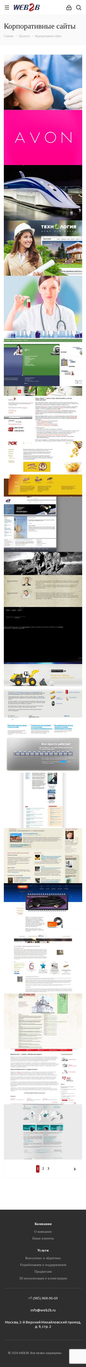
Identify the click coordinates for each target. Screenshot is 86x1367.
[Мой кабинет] (68, 8)
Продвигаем (43, 1271)
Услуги (43, 1250)
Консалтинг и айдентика (43, 1258)
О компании (43, 1231)
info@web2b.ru (43, 1310)
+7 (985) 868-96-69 (43, 1298)
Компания (43, 1224)
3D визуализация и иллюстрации (43, 1278)
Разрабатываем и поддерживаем (43, 1265)
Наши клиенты (43, 1238)
